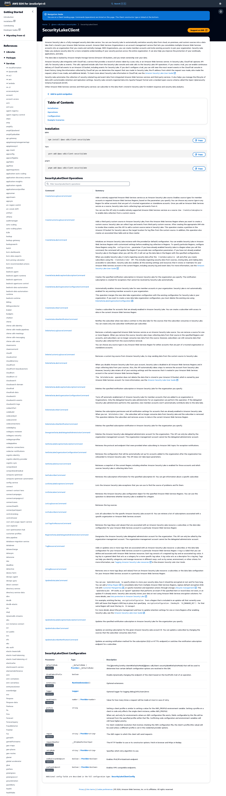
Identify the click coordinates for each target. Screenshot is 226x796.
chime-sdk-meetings (15, 333)
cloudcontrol (11, 357)
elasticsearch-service (15, 667)
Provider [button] (75, 668)
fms (8, 714)
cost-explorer (12, 526)
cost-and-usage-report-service (19, 522)
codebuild (10, 412)
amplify (9, 126)
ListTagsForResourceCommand (58, 523)
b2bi (8, 232)
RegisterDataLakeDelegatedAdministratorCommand (66, 535)
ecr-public (10, 632)
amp (8, 122)
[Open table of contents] (220, 11)
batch (8, 248)
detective (10, 569)
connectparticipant (14, 510)
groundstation (12, 781)
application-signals (14, 185)
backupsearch (11, 244)
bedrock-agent (12, 272)
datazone (10, 557)
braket (9, 310)
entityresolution (13, 686)
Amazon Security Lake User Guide (159, 73)
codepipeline (11, 443)
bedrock (9, 268)
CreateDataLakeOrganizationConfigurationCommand (67, 287)
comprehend (11, 467)
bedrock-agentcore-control (17, 283)
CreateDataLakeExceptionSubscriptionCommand (65, 275)
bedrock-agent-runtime (16, 275)
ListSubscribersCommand (55, 512)
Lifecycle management (184, 588)
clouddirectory (12, 361)
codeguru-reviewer (14, 431)
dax (7, 561)
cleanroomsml (12, 349)
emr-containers (12, 679)
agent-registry (12, 111)
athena (9, 217)
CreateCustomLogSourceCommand (59, 220)
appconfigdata (12, 158)
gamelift (9, 737)
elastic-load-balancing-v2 (16, 659)
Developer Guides (11, 30)
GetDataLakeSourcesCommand (58, 464)
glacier (9, 757)
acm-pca (9, 107)
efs (7, 639)
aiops (8, 118)
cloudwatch (11, 396)
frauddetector (12, 726)
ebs (7, 620)
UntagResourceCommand (55, 569)
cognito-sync (11, 463)
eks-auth (10, 647)
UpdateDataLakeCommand (56, 580)
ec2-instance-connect (15, 624)
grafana (9, 769)
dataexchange (12, 549)
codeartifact (11, 408)
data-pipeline (11, 537)
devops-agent (12, 577)
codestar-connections (15, 447)
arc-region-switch (13, 205)
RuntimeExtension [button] (80, 683)
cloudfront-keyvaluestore (17, 369)
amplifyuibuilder (13, 134)
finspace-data (12, 702)
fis (7, 710)
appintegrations (12, 169)
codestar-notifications (15, 451)
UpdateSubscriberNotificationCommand (61, 640)
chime (8, 321)
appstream (10, 197)
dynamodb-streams (14, 616)
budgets (9, 314)
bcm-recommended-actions (17, 264)
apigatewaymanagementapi (17, 142)
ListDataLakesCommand (55, 492)
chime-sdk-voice (13, 341)
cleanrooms (11, 345)
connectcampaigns (14, 494)
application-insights (14, 181)
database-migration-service (17, 541)
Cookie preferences (105, 789)
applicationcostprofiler (15, 189)
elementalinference (14, 671)
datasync (10, 553)
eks (7, 643)
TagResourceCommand (54, 546)
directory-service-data (15, 592)
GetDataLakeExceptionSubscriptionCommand (64, 444)
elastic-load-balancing (15, 655)
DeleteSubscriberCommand (56, 410)
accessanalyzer (12, 91)
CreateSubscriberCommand (56, 308)
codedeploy (11, 427)
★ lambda (10, 83)
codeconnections (13, 424)
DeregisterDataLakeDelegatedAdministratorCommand (67, 432)
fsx (7, 734)
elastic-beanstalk (13, 651)
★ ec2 (8, 75)
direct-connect (12, 584)
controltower (11, 518)
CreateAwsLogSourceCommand (58, 196)
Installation (8, 21)
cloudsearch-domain (14, 384)
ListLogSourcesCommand (55, 503)
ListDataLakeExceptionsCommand (59, 483)
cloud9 (9, 353)
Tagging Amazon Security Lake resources (132, 562)
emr (8, 675)
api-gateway (11, 138)
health (9, 788)
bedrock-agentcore (14, 279)
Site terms (90, 789)
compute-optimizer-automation (19, 478)
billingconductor (12, 306)
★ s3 (8, 87)
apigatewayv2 (12, 146)
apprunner (10, 193)
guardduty (10, 785)
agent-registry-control (15, 115)
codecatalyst (11, 416)
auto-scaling (11, 224)
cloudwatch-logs (13, 404)
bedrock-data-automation (17, 287)
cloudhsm (10, 373)
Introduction (9, 17)
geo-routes (11, 753)
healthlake (10, 792)
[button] (220, 3)
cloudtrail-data (12, 392)
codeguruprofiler (13, 439)
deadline (9, 565)
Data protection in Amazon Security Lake (127, 596)
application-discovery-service (18, 177)
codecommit (11, 420)
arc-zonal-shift (12, 209)
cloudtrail (10, 388)
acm (8, 103)
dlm (8, 596)
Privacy (82, 789)
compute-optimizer (14, 475)
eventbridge (11, 690)
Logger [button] (75, 691)
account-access (12, 99)
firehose (9, 706)
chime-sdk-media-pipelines (17, 329)
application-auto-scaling (16, 173)
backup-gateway (13, 240)
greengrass (11, 773)
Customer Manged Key (112, 588)
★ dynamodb (11, 71)
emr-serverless (12, 683)
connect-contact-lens (15, 490)
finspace (9, 698)
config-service (12, 482)
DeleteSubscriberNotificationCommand (61, 424)
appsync (9, 201)
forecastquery (12, 722)
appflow (9, 166)
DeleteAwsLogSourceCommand (58, 330)
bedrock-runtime (13, 298)
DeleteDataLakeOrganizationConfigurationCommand (67, 395)
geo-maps (10, 745)
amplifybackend (12, 130)
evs (7, 694)
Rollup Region (113, 585)
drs (7, 608)
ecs (7, 635)
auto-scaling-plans (14, 228)
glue (8, 765)
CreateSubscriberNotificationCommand (61, 319)
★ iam (9, 79)
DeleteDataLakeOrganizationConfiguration (113, 301)
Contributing (9, 25)
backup (9, 236)
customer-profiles (13, 533)
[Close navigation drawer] (33, 11)
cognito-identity (13, 455)
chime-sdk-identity (14, 325)
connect (9, 486)
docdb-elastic (11, 604)
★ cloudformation (13, 67)
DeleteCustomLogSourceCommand (60, 354)
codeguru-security (13, 435)
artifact (9, 213)
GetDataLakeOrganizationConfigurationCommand (65, 452)
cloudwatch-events (14, 400)
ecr (7, 628)
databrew (10, 545)
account (9, 95)
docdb (8, 600)
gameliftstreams (13, 741)
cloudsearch (11, 380)
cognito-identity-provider (16, 459)
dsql (8, 612)
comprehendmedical (14, 471)
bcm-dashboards (13, 252)
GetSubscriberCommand (55, 475)
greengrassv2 (12, 777)
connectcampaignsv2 (15, 498)
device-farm (11, 573)
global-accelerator (13, 761)
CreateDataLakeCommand (56, 240)
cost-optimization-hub (15, 529)
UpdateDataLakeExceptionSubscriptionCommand (65, 620)
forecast (9, 718)
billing (8, 302)
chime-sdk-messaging (15, 337)
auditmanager (12, 221)
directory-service (13, 588)
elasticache (10, 663)
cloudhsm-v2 (11, 376)
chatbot (9, 318)
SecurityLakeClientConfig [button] (123, 776)
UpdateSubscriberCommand (56, 628)
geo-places (10, 749)
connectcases (11, 502)
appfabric (10, 162)
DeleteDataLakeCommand (56, 363)
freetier (9, 730)
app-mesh (10, 150)
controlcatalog (12, 514)
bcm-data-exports (13, 256)
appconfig (10, 154)
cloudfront (10, 365)
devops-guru (11, 581)
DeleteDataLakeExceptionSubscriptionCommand (65, 387)
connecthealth (12, 506)
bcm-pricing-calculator (15, 260)
